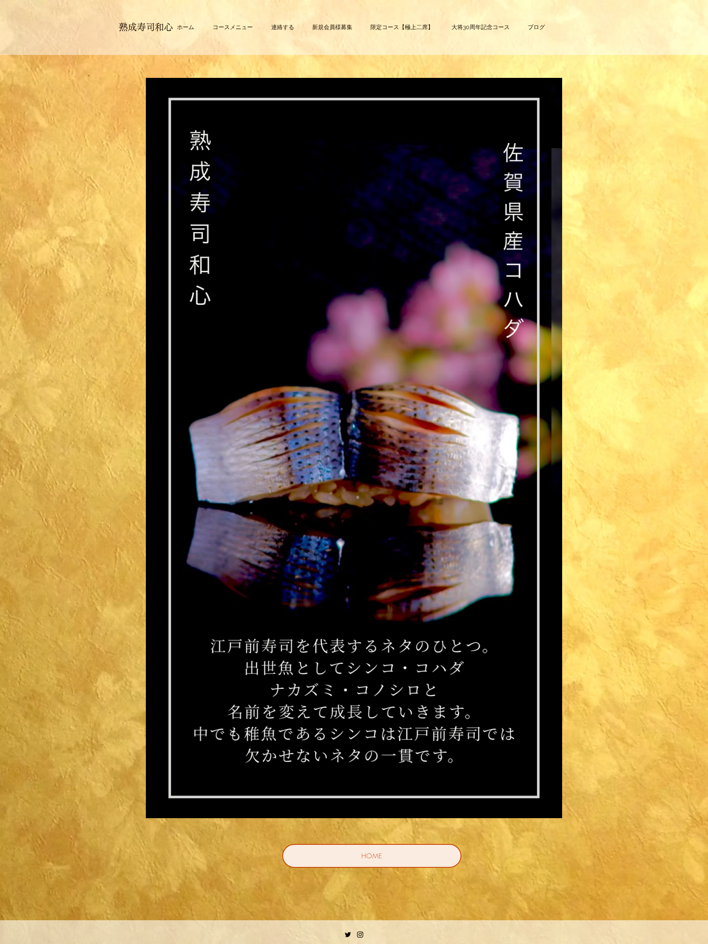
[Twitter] (348, 934)
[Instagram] (360, 934)
